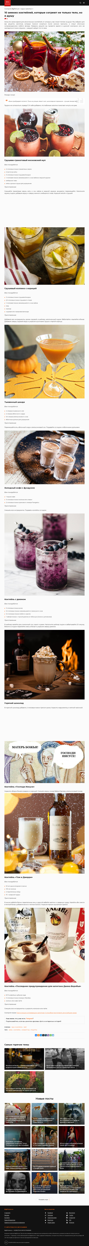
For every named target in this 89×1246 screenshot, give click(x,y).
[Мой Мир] (41, 1035)
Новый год (26, 1030)
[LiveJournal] (46, 1035)
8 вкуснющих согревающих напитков (30, 1013)
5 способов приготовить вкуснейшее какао (61, 1013)
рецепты (34, 1030)
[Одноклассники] (38, 1035)
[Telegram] (53, 1035)
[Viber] (48, 1035)
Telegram (29, 1018)
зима (10, 1030)
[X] (43, 1035)
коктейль (17, 1030)
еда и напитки (26, 9)
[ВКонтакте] (36, 1035)
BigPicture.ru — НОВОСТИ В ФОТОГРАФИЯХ (17, 1230)
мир (25, 1027)
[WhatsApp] (51, 1035)
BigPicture (15, 9)
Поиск (77, 3)
